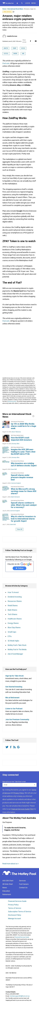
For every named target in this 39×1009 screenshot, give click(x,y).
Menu (33, 3)
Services (22, 881)
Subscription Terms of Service (19, 912)
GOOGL (6, 53)
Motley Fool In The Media (17, 649)
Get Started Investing (13, 687)
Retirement (6, 894)
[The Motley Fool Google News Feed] (19, 747)
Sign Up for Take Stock (14, 676)
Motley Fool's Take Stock (17, 645)
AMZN (6, 48)
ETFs (10, 636)
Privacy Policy (13, 905)
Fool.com (5, 63)
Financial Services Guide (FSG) (22, 809)
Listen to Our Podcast (13, 709)
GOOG (23, 48)
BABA (15, 53)
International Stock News (15, 9)
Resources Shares (15, 601)
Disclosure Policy (14, 915)
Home (4, 9)
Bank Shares (12, 610)
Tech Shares (12, 614)
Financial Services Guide (17, 901)
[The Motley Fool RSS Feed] (15, 747)
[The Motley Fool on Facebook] (11, 747)
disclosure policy (12, 401)
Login (27, 3)
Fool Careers (24, 884)
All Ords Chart (7, 884)
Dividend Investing (15, 597)
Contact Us (23, 888)
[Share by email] (36, 41)
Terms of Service (14, 908)
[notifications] (17, 3)
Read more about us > (10, 864)
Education (6, 891)
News (4, 888)
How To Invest (13, 592)
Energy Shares (13, 623)
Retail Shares (13, 605)
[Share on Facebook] (30, 41)
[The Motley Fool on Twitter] (7, 747)
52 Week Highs (13, 641)
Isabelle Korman (12, 36)
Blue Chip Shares (14, 627)
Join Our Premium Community (17, 719)
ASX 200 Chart (7, 881)
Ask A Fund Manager (15, 654)
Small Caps (12, 632)
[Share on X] (33, 41)
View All (19, 529)
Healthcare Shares (15, 619)
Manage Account (14, 918)
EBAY (14, 48)
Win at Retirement (12, 698)
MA (23, 53)
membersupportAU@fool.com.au (20, 996)
